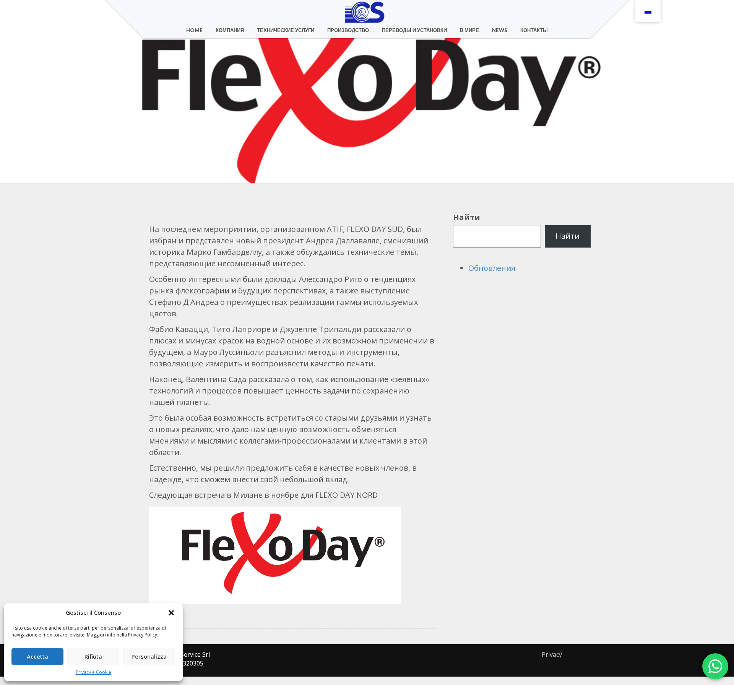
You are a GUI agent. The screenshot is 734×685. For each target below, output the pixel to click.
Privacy (552, 654)
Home (194, 30)
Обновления (491, 268)
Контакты (534, 30)
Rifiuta (93, 656)
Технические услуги (285, 30)
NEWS (499, 30)
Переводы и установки (414, 30)
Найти (466, 217)
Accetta (37, 656)
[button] (171, 613)
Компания (230, 30)
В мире (469, 30)
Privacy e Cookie (93, 672)
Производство (348, 30)
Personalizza (149, 656)
